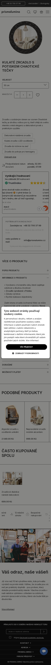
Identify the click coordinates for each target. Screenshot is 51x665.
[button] (25, 353)
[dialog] (25, 332)
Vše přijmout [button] (26, 347)
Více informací (32, 340)
